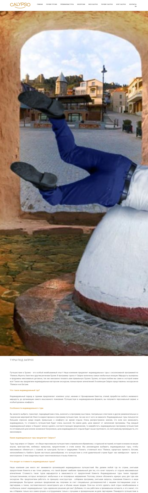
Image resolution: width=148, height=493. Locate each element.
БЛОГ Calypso (121, 4)
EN (135, 6)
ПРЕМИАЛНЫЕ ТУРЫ (67, 4)
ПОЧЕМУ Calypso (107, 4)
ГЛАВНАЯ (40, 4)
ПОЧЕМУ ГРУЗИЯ (51, 4)
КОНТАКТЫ (132, 4)
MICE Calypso (93, 4)
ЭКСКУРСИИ (81, 4)
